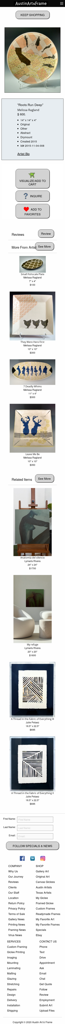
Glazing (11, 978)
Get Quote (45, 984)
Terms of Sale (16, 914)
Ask (41, 968)
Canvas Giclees (45, 882)
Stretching (13, 984)
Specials (41, 930)
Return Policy (16, 903)
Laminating (13, 968)
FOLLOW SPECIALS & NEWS (32, 846)
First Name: (9, 818)
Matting (11, 973)
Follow (43, 989)
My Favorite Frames (48, 924)
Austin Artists (44, 887)
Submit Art (45, 1005)
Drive (42, 957)
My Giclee (42, 898)
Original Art (43, 876)
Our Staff (13, 892)
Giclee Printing (16, 952)
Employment (47, 1000)
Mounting (12, 963)
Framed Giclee (45, 903)
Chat (42, 978)
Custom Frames (45, 908)
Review (43, 994)
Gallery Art (42, 871)
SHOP (40, 866)
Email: (12, 835)
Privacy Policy (16, 908)
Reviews (13, 882)
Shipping (12, 1010)
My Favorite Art (45, 919)
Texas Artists (43, 892)
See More (44, 246)
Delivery (12, 1000)
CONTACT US (48, 941)
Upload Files (47, 1010)
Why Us (13, 871)
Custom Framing (17, 947)
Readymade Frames (48, 914)
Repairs (11, 989)
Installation (13, 1005)
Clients (12, 887)
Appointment (47, 963)
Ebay (39, 935)
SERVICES (14, 941)
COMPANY (15, 866)
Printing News (16, 924)
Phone (43, 947)
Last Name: (9, 827)
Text (41, 952)
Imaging (12, 957)
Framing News (17, 930)
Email (42, 973)
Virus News (15, 935)
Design (11, 994)
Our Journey (15, 876)
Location (13, 898)
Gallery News (16, 919)
